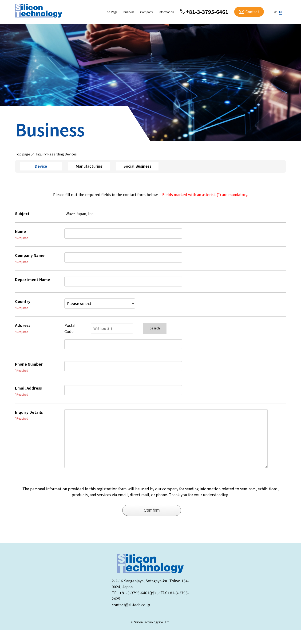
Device (41, 166)
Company (146, 12)
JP (275, 11)
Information (166, 12)
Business (128, 12)
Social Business (137, 166)
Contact (252, 11)
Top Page (111, 12)
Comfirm (152, 510)
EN (280, 11)
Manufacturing (89, 166)
